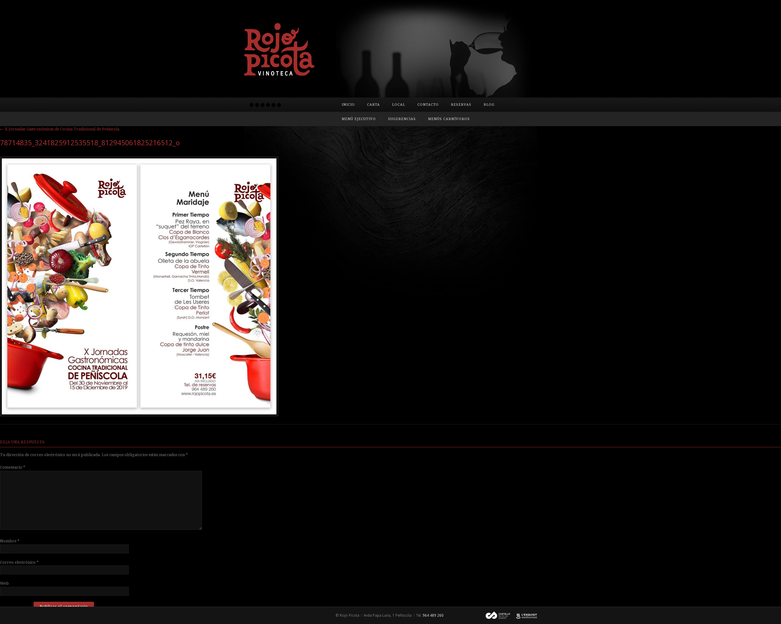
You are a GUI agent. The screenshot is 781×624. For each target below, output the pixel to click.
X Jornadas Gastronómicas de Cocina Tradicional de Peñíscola (59, 129)
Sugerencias (402, 119)
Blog (489, 105)
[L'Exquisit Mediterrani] (523, 615)
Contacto (428, 105)
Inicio (348, 105)
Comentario (12, 467)
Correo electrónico (19, 562)
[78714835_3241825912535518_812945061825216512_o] (139, 414)
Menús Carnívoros (449, 119)
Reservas (461, 105)
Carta (373, 105)
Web (4, 583)
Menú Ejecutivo (359, 119)
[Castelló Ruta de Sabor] (495, 615)
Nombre (10, 541)
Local (398, 105)
